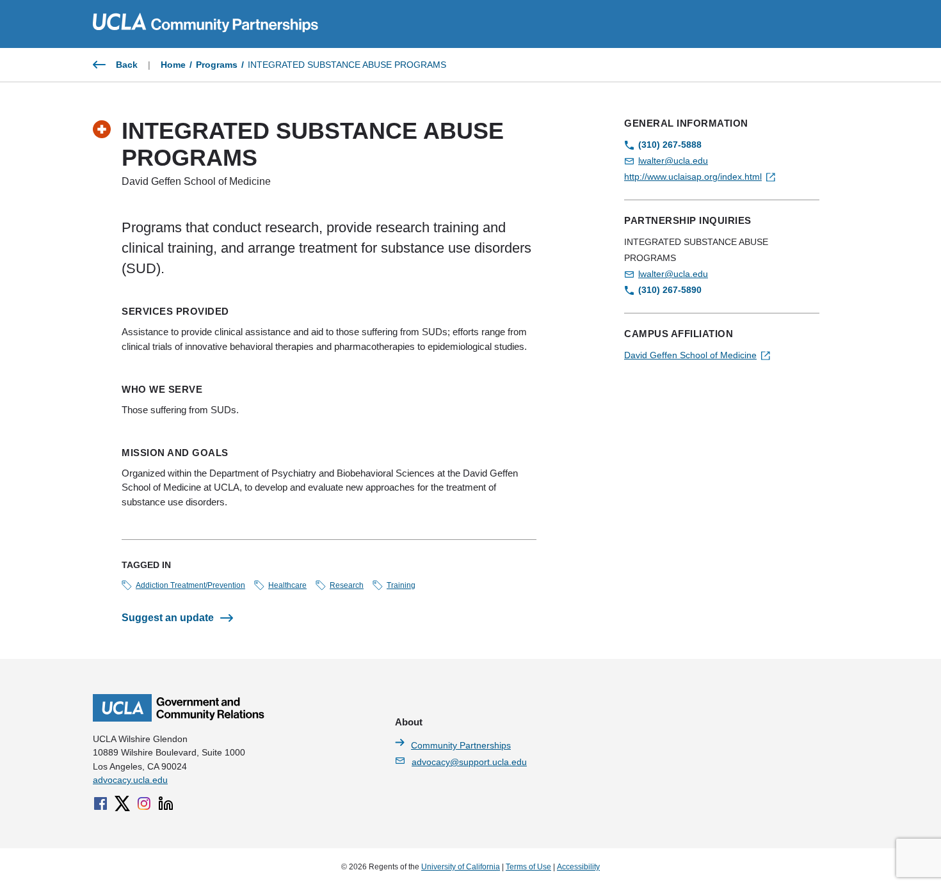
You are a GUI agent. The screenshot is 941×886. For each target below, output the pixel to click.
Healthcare (287, 585)
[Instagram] (144, 803)
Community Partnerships (461, 745)
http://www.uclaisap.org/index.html (693, 176)
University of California (460, 866)
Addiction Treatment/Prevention (190, 585)
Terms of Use (528, 866)
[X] (122, 803)
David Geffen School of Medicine (690, 355)
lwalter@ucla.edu (673, 160)
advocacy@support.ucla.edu (469, 762)
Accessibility (578, 866)
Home (173, 64)
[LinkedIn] (165, 803)
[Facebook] (100, 803)
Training (401, 585)
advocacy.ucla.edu (130, 780)
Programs (216, 64)
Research (347, 585)
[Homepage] (178, 718)
